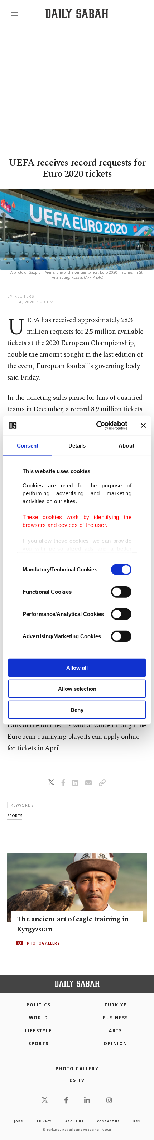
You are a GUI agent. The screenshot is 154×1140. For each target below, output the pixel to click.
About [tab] (126, 445)
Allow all (77, 667)
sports (14, 815)
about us (74, 1121)
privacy (44, 1121)
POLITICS (39, 1005)
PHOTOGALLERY (43, 942)
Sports (38, 1044)
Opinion (115, 1044)
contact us (108, 1121)
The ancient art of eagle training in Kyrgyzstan (72, 923)
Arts (115, 1031)
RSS (136, 1121)
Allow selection (77, 689)
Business (115, 1018)
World (38, 1018)
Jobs (18, 1121)
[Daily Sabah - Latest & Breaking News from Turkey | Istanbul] (76, 13)
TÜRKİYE (115, 1005)
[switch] (121, 591)
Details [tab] (77, 445)
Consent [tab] (27, 445)
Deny (77, 709)
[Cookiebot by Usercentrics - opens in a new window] (96, 425)
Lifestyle (38, 1031)
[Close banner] (143, 425)
